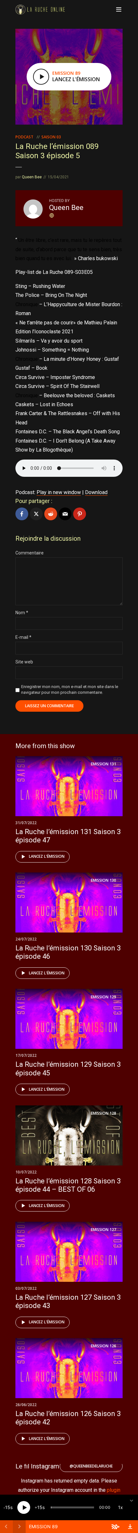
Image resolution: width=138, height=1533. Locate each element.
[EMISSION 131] (69, 786)
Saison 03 (51, 137)
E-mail (23, 637)
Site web (24, 661)
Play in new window (59, 492)
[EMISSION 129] (69, 1019)
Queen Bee (32, 177)
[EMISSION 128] (69, 1135)
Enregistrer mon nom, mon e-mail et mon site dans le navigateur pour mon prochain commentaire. (69, 689)
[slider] (72, 1507)
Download (96, 492)
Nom (21, 612)
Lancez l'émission (47, 856)
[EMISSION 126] (69, 1368)
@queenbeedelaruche (91, 1466)
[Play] (23, 1507)
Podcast (24, 137)
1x (120, 1507)
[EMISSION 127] (69, 1251)
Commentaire (29, 552)
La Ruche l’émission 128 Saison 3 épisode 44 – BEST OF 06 (68, 1185)
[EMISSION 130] (69, 902)
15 (7, 1507)
